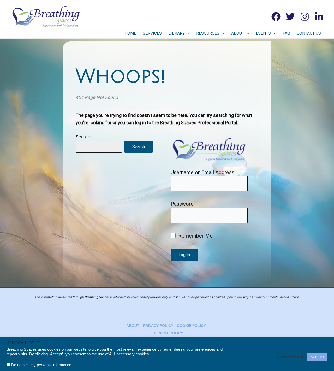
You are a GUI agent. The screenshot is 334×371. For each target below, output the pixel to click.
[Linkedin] (319, 16)
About (237, 33)
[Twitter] (290, 16)
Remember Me (195, 236)
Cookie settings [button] (290, 357)
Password (182, 204)
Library (176, 33)
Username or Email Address (202, 172)
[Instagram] (304, 16)
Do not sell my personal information (41, 365)
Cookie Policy (191, 325)
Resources (207, 33)
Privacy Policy (158, 325)
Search (83, 136)
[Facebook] (276, 16)
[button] (187, 33)
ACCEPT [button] (317, 357)
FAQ (286, 33)
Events (263, 33)
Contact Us (309, 33)
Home (130, 33)
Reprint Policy (168, 333)
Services (152, 33)
